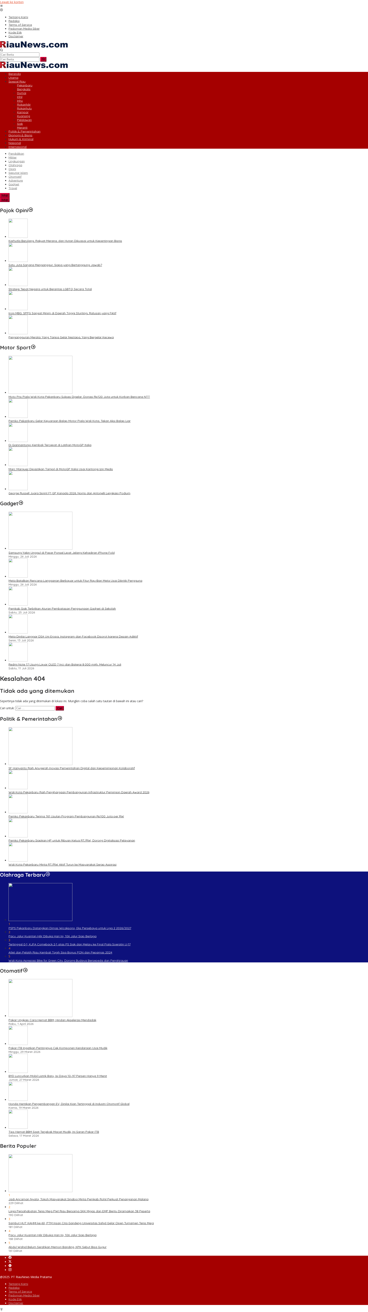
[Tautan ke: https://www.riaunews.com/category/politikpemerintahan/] (59, 719)
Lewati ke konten (12, 2)
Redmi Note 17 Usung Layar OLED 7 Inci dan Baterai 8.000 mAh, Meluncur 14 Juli (65, 664)
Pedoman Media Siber (24, 1295)
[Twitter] (10, 1262)
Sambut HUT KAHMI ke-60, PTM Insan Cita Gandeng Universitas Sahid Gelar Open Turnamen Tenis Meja (81, 1223)
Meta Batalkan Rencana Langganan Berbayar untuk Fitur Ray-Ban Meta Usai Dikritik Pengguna (75, 581)
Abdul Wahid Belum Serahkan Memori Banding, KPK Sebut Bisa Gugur (57, 1247)
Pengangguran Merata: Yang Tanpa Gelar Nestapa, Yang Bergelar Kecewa (61, 337)
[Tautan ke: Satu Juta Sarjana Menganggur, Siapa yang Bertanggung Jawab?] (18, 261)
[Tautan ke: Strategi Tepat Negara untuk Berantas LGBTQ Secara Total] (18, 285)
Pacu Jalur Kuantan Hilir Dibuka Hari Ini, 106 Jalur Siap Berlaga (52, 936)
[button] (43, 59)
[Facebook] (10, 1258)
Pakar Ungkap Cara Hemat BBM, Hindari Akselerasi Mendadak (52, 1020)
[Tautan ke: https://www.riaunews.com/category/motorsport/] (33, 347)
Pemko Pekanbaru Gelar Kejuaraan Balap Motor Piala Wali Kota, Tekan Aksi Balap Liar (70, 421)
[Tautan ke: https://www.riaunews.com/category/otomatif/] (25, 971)
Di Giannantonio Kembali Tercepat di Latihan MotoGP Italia (50, 445)
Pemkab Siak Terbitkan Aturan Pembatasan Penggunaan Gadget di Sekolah (62, 608)
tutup (5, 195)
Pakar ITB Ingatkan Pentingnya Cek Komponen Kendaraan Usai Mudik (58, 1048)
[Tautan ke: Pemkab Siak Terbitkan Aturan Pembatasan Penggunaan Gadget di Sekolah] (18, 604)
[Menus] (1, 6)
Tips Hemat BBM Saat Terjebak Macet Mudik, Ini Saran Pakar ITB (54, 1132)
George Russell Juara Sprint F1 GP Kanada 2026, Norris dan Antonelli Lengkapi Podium (69, 493)
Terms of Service (20, 1291)
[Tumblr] (10, 1266)
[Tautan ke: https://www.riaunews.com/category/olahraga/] (47, 875)
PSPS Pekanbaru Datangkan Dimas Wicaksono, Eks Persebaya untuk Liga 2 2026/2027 (70, 928)
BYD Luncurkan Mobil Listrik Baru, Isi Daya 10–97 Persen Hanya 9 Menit (58, 1076)
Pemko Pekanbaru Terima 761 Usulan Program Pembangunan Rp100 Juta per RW (66, 816)
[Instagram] (10, 1270)
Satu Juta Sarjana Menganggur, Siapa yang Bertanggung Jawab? (55, 265)
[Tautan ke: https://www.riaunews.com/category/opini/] (30, 210)
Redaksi (14, 1288)
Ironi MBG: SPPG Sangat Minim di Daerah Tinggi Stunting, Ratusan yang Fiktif (62, 313)
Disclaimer (16, 1303)
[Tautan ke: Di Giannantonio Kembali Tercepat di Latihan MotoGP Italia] (18, 441)
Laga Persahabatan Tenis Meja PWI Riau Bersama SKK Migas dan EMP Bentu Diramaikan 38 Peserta (79, 1211)
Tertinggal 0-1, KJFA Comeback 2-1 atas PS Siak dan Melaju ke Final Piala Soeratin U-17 (70, 944)
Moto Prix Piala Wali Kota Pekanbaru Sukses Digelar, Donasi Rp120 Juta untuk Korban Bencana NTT (79, 397)
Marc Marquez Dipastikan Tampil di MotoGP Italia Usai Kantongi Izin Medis (61, 469)
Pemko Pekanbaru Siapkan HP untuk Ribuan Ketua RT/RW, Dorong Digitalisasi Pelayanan (72, 840)
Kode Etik (15, 1299)
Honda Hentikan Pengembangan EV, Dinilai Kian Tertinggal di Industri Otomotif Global (69, 1104)
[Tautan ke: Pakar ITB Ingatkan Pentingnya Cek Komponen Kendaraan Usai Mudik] (18, 1044)
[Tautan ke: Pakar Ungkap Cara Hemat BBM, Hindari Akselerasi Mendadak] (40, 1016)
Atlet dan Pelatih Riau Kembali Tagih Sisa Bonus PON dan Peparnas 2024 (60, 952)
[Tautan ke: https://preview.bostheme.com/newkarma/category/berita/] (20, 503)
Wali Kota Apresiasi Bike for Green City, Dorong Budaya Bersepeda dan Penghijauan (68, 960)
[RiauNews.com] (34, 46)
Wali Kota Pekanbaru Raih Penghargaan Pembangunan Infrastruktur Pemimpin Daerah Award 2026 (79, 792)
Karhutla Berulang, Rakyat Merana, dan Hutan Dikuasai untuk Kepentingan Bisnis (65, 241)
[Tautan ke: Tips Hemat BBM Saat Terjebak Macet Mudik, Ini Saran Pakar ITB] (18, 1128)
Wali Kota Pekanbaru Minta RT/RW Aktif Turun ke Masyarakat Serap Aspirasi (62, 864)
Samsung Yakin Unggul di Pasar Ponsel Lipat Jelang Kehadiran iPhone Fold (62, 553)
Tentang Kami (18, 1284)
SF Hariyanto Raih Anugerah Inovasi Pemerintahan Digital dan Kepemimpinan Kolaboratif (72, 768)
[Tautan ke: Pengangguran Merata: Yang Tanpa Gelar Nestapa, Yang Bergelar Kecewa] (18, 333)
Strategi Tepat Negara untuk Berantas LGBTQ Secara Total (50, 289)
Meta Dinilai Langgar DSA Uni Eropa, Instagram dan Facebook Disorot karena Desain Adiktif (73, 636)
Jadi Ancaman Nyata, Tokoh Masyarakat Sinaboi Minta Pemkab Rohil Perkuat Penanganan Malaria (78, 1199)
